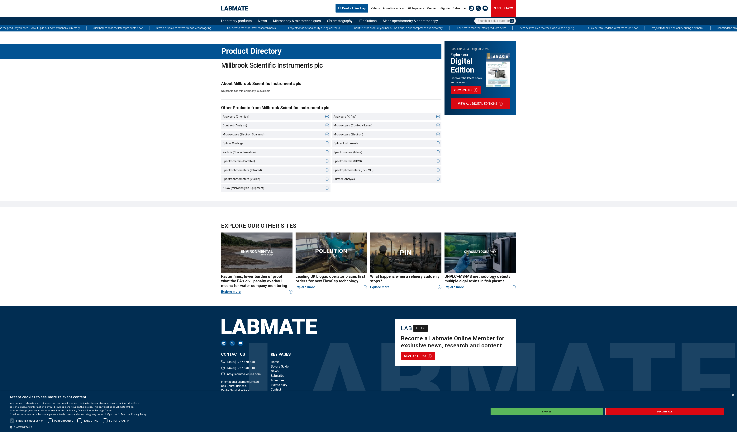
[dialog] (368, 411)
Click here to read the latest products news (59, 28)
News (262, 21)
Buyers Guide (280, 366)
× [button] (732, 395)
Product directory (353, 8)
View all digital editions (477, 104)
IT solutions (368, 21)
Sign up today (415, 356)
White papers (416, 8)
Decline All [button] (665, 411)
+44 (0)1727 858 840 (240, 362)
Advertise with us (394, 8)
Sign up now (503, 8)
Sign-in (445, 8)
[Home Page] (234, 8)
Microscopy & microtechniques (297, 21)
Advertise (277, 380)
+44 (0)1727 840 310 (240, 368)
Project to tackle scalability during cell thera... (256, 28)
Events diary (279, 385)
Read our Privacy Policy (134, 414)
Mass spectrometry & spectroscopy (410, 21)
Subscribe (459, 8)
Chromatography (340, 21)
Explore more (231, 291)
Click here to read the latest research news (192, 28)
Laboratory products (236, 21)
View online (463, 90)
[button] (78, 427)
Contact (432, 8)
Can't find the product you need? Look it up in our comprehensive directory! (339, 28)
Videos (375, 8)
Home (275, 362)
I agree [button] (546, 411)
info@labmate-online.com (243, 374)
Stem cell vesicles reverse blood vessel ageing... (125, 28)
